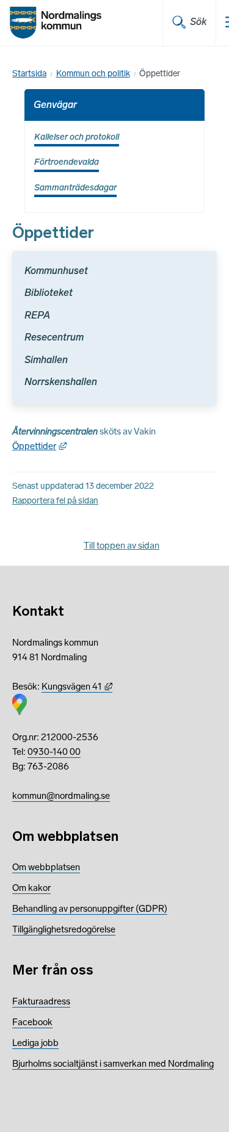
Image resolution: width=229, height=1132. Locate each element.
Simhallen (46, 360)
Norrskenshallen (60, 382)
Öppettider (39, 446)
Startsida (29, 73)
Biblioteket (48, 292)
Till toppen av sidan (121, 545)
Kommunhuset (56, 270)
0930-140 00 (54, 751)
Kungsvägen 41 (77, 686)
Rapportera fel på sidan (55, 501)
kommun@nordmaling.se (61, 795)
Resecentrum (54, 337)
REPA (37, 315)
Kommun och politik (93, 73)
